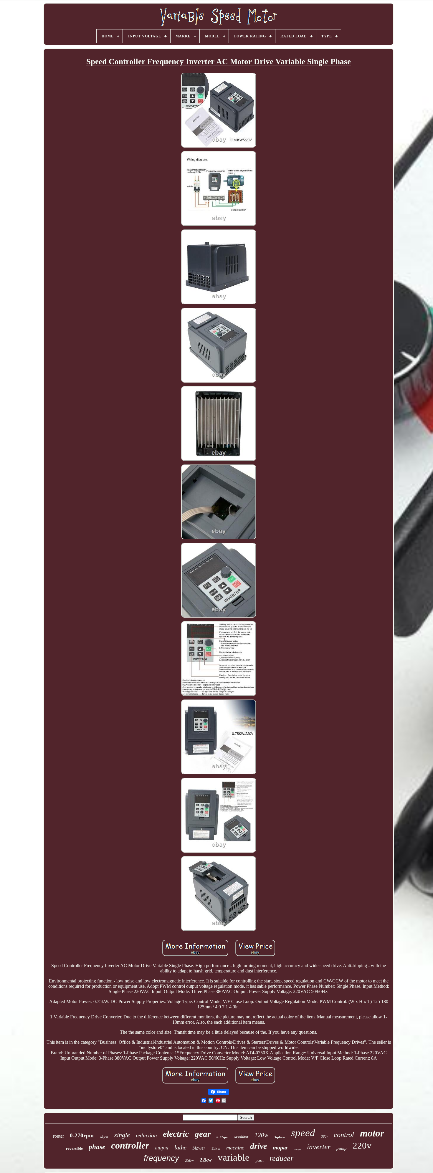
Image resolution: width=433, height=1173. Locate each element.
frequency (161, 1158)
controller (130, 1145)
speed (303, 1133)
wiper (104, 1136)
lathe (180, 1147)
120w (261, 1135)
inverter (318, 1147)
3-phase (279, 1137)
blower (198, 1148)
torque (297, 1149)
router (58, 1136)
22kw (206, 1160)
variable (233, 1157)
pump (341, 1148)
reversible (74, 1148)
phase (97, 1147)
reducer (281, 1158)
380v (324, 1136)
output (161, 1147)
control (344, 1135)
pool (259, 1160)
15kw (215, 1148)
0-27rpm (222, 1137)
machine (235, 1148)
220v (362, 1145)
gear (203, 1134)
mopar (280, 1148)
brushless (241, 1136)
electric (176, 1134)
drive (258, 1146)
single (122, 1135)
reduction (146, 1135)
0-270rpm (82, 1135)
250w (189, 1160)
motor (372, 1133)
